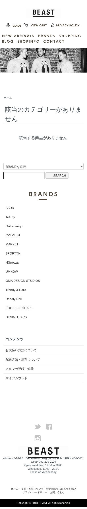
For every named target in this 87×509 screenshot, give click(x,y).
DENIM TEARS (16, 317)
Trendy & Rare (16, 290)
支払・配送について (32, 488)
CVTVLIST (13, 235)
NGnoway (12, 262)
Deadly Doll (14, 299)
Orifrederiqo (14, 226)
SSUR (10, 208)
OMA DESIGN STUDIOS (23, 280)
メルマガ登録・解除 (20, 369)
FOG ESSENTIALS (19, 308)
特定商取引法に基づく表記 (61, 488)
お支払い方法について (21, 350)
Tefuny (10, 217)
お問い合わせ (57, 492)
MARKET (12, 244)
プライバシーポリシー (35, 492)
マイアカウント (16, 378)
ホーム (8, 97)
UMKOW (12, 271)
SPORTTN (13, 253)
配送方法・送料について (23, 359)
